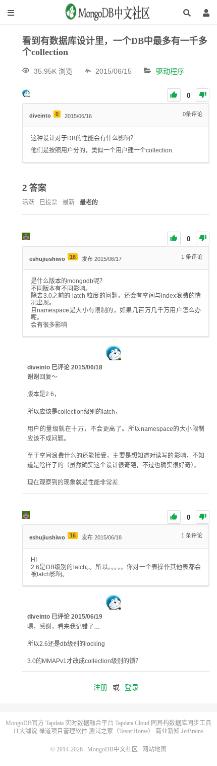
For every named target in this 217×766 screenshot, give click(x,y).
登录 (132, 687)
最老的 (89, 202)
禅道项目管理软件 (63, 731)
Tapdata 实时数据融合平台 (79, 723)
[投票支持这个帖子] (174, 95)
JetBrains (192, 731)
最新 (69, 202)
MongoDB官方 (25, 723)
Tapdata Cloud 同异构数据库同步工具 (163, 723)
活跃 (28, 202)
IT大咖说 (25, 731)
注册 (100, 687)
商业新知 (167, 731)
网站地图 (154, 749)
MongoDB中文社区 (108, 16)
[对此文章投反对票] (202, 95)
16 (73, 257)
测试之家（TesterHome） (121, 731)
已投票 (48, 202)
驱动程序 (170, 71)
